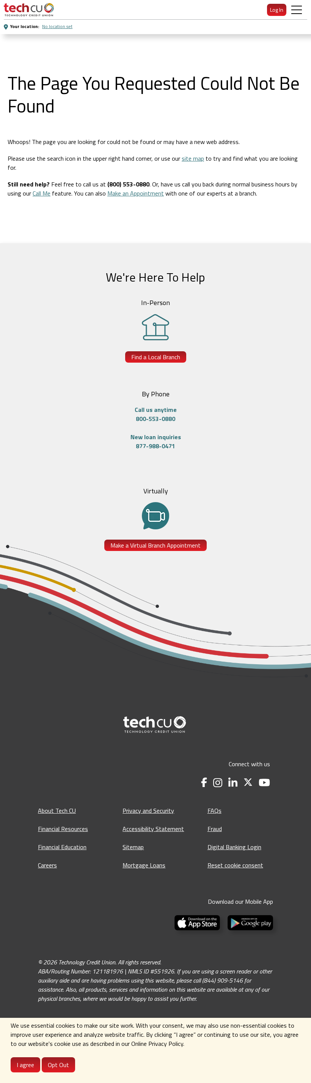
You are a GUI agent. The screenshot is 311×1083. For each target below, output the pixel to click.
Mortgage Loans (144, 865)
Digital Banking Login (234, 846)
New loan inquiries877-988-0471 (155, 441)
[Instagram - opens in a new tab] (217, 783)
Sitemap (133, 846)
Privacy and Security (148, 810)
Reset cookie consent (235, 865)
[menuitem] (29, 9)
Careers (47, 865)
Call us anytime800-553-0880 (156, 414)
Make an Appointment (135, 193)
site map (193, 158)
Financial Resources (63, 828)
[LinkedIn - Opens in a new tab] (232, 783)
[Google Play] (249, 921)
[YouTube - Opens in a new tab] (264, 783)
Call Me (41, 193)
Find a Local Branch (155, 357)
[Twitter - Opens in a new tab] (248, 783)
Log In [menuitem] (276, 10)
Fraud (214, 828)
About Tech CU (57, 810)
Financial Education (62, 846)
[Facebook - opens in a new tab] (204, 783)
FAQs (214, 810)
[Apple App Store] (198, 921)
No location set (57, 26)
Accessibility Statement (153, 828)
